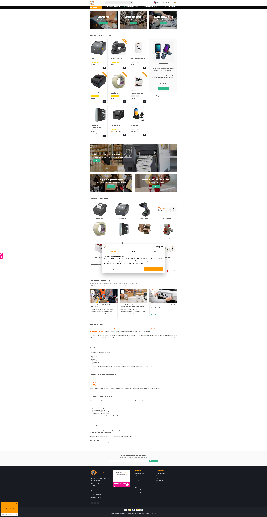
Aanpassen (132, 269)
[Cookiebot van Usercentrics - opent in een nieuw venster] (157, 247)
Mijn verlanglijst (160, 480)
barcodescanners (163, 329)
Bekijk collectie (117, 36)
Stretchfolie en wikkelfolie (118, 222)
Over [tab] (154, 251)
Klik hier (96, 161)
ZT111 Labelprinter (116, 125)
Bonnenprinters (94, 202)
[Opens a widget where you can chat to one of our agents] (9, 509)
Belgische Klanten (139, 489)
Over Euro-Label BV (139, 473)
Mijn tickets (159, 478)
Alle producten (160, 485)
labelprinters (154, 329)
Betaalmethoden (139, 478)
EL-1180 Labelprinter (96, 92)
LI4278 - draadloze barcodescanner (116, 59)
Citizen (94, 384)
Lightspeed (135, 513)
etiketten (115, 329)
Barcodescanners (139, 202)
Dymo (94, 385)
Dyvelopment (153, 513)
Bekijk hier (103, 23)
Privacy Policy (138, 480)
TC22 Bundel (134, 125)
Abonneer (154, 461)
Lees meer (94, 316)
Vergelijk (158, 482)
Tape (91, 222)
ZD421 (92, 58)
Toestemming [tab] (112, 251)
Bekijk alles (163, 95)
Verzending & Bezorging (141, 482)
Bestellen (137, 475)
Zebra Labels (160, 241)
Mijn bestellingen (160, 475)
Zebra (94, 382)
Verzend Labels (161, 202)
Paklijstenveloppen (94, 241)
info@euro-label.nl (97, 497)
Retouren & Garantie (140, 485)
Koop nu (133, 23)
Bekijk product (163, 88)
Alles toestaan (153, 269)
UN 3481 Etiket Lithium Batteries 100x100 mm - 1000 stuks (137, 93)
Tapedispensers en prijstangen (165, 222)
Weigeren (113, 269)
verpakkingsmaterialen (96, 331)
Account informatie (161, 473)
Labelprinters (115, 202)
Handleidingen (138, 492)
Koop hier (156, 186)
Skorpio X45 (163, 64)
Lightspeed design (143, 513)
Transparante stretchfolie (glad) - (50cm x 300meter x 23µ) (98, 127)
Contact (137, 487)
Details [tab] (133, 251)
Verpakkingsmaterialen (140, 222)
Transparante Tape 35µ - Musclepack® (118, 92)
